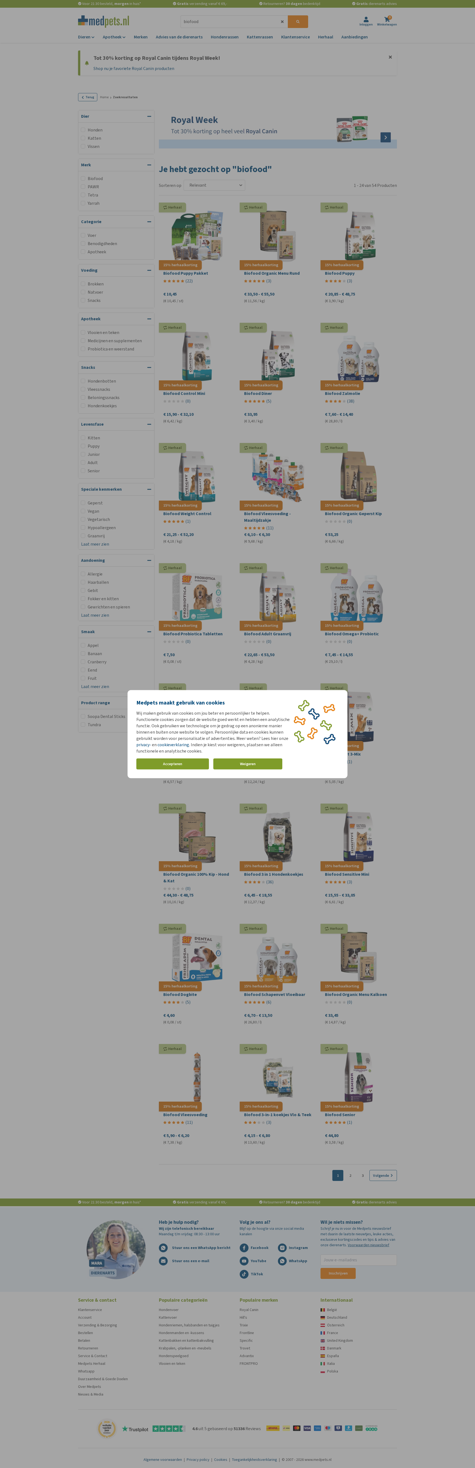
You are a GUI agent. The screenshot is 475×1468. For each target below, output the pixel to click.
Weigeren (248, 764)
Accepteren (172, 764)
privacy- (143, 744)
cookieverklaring (173, 744)
